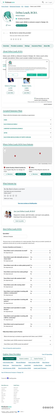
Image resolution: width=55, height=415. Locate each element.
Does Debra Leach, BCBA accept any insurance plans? (18, 340)
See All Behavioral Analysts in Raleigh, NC (12, 372)
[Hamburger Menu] (4, 2)
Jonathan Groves (38, 365)
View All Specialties (47, 354)
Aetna (5, 133)
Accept (42, 74)
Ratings (27, 46)
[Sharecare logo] (17, 407)
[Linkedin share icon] (48, 408)
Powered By (4, 378)
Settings (13, 74)
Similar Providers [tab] (9, 358)
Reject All (31, 74)
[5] (20, 38)
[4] (18, 38)
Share (9, 25)
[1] (11, 38)
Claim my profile (19, 221)
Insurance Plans (37, 46)
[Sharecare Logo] (10, 2)
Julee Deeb (48, 365)
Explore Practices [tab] (38, 358)
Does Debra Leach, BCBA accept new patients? (16, 344)
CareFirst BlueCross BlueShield (13, 128)
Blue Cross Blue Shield (10, 124)
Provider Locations (17, 46)
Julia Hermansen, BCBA (9, 368)
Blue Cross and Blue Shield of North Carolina (17, 137)
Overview (6, 46)
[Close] (47, 61)
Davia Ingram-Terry (16, 365)
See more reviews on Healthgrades (27, 203)
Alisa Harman (45, 362)
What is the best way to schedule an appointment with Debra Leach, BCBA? (23, 336)
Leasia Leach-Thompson (40, 368)
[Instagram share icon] (46, 408)
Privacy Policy (27, 69)
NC (22, 6)
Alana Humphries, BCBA (24, 368)
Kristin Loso (6, 365)
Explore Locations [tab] (24, 358)
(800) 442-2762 (21, 174)
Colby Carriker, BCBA (33, 362)
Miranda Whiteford (20, 362)
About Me (47, 46)
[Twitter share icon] (50, 408)
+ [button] (4, 149)
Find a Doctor (4, 6)
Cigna (5, 120)
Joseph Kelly (27, 365)
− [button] (4, 151)
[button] (22, 247)
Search (43, 2)
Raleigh (27, 6)
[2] (13, 38)
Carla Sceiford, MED (8, 362)
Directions (10, 174)
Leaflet (39, 163)
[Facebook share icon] (43, 408)
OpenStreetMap (44, 163)
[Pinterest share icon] (52, 408)
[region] (27, 69)
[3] (16, 38)
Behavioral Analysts (15, 6)
